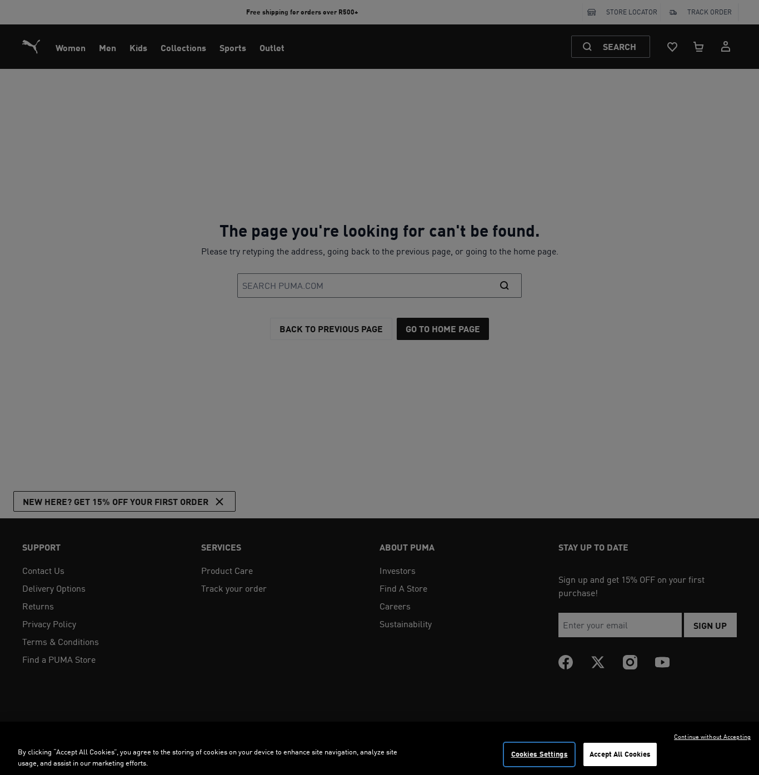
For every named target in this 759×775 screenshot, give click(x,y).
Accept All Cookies (620, 753)
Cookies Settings (539, 753)
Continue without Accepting (712, 737)
